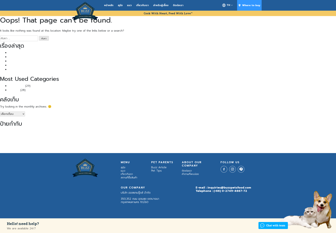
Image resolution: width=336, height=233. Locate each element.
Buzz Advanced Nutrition (19, 131)
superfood (312, 131)
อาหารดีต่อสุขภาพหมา (220, 138)
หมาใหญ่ (197, 138)
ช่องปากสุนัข (5, 138)
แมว (129, 5)
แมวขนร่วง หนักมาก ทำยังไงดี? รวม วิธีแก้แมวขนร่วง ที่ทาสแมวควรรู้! (48, 57)
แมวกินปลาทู (47, 146)
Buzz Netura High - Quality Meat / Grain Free (193, 131)
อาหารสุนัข (260, 137)
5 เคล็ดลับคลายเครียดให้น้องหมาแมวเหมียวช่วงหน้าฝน (39, 69)
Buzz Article (16, 86)
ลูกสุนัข (137, 138)
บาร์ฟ (122, 138)
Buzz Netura (157, 131)
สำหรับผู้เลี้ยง (161, 5)
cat (274, 131)
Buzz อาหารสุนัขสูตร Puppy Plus (258, 131)
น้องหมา (39, 137)
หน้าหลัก (108, 5)
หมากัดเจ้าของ (177, 138)
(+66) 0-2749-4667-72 (230, 191)
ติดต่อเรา (178, 5)
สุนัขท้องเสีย (156, 138)
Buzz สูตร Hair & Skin (234, 131)
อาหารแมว (303, 137)
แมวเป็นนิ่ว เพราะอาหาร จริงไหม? (27, 53)
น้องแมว (80, 137)
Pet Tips (13, 90)
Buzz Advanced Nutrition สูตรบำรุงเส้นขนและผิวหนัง (64, 131)
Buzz (3, 131)
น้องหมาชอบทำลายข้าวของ (59, 138)
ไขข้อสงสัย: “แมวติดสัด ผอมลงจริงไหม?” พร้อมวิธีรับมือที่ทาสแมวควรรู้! (49, 65)
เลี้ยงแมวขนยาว (25, 146)
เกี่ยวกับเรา (142, 5)
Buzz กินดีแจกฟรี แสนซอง (24, 61)
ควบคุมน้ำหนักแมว (325, 131)
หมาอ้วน (188, 138)
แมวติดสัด (70, 146)
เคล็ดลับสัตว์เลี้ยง (9, 146)
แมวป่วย (78, 146)
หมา (166, 137)
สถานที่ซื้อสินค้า (129, 177)
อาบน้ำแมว (207, 138)
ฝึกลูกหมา (129, 138)
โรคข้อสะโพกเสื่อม (89, 146)
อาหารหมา (282, 137)
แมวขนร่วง (59, 146)
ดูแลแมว (14, 138)
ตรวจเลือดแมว (24, 138)
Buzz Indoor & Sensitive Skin (137, 131)
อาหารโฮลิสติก (322, 138)
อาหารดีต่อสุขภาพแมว (239, 138)
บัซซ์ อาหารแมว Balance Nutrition (104, 138)
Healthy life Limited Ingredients (291, 131)
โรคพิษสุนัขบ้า (102, 146)
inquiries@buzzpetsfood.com (229, 188)
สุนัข (120, 5)
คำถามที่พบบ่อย (190, 174)
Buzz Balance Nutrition (110, 131)
